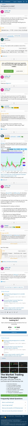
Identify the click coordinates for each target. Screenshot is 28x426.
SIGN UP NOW (8, 71)
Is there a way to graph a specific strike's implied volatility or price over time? (14, 308)
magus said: (4, 113)
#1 (26, 15)
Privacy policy (18, 416)
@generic (8, 83)
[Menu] (1, 1)
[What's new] (23, 1)
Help (23, 416)
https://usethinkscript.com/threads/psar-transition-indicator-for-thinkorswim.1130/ (13, 175)
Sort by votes (17, 35)
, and (10, 261)
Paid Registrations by (10, 420)
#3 (26, 81)
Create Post (14, 332)
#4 (26, 93)
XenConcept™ (20, 421)
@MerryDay (17, 193)
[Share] (25, 16)
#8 (26, 230)
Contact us (3, 416)
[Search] (26, 1)
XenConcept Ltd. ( (4, 422)
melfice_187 (4, 8)
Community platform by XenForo (11, 419)
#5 (26, 111)
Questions (6, 298)
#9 (26, 272)
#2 (26, 43)
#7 (26, 190)
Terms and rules (10, 416)
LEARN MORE (19, 71)
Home (2, 417)
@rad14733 (9, 193)
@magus (3, 46)
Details (8, 422)
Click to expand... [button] (14, 243)
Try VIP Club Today (14, 395)
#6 (26, 141)
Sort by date (10, 35)
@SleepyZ (15, 274)
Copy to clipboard (22, 27)
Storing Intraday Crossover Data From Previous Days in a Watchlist (13, 301)
